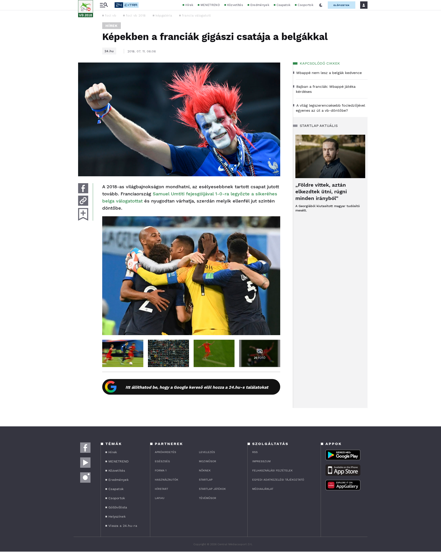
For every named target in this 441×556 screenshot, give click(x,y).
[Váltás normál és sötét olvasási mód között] (321, 5)
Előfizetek (342, 5)
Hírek (189, 5)
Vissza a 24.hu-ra (122, 525)
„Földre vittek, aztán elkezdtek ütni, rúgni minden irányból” (321, 191)
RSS (255, 452)
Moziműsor (207, 461)
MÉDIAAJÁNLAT (262, 488)
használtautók (166, 479)
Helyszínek (117, 516)
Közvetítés (235, 5)
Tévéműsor (207, 498)
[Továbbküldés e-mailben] (83, 201)
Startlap (205, 479)
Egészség (162, 461)
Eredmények (259, 5)
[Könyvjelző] (83, 214)
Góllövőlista (117, 507)
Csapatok (283, 5)
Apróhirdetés (165, 452)
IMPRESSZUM (261, 461)
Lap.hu (159, 498)
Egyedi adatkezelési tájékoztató (278, 479)
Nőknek (205, 470)
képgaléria (163, 15)
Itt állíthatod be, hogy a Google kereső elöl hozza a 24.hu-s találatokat (196, 387)
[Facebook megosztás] (83, 188)
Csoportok (305, 5)
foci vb (110, 15)
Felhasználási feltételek (272, 470)
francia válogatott (196, 15)
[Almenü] (104, 5)
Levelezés (207, 452)
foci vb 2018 (136, 15)
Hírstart (161, 488)
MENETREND (210, 5)
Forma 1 (161, 470)
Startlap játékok (212, 488)
